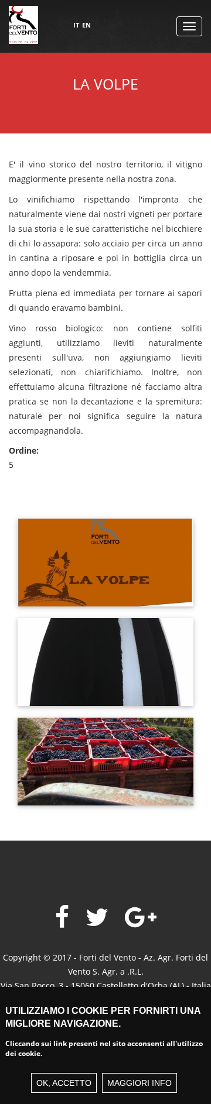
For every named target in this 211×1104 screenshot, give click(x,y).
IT (76, 24)
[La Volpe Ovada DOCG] (105, 555)
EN (86, 24)
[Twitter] (97, 917)
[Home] (23, 29)
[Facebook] (62, 917)
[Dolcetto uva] (105, 754)
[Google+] (140, 917)
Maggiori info (139, 1083)
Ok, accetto (63, 1083)
